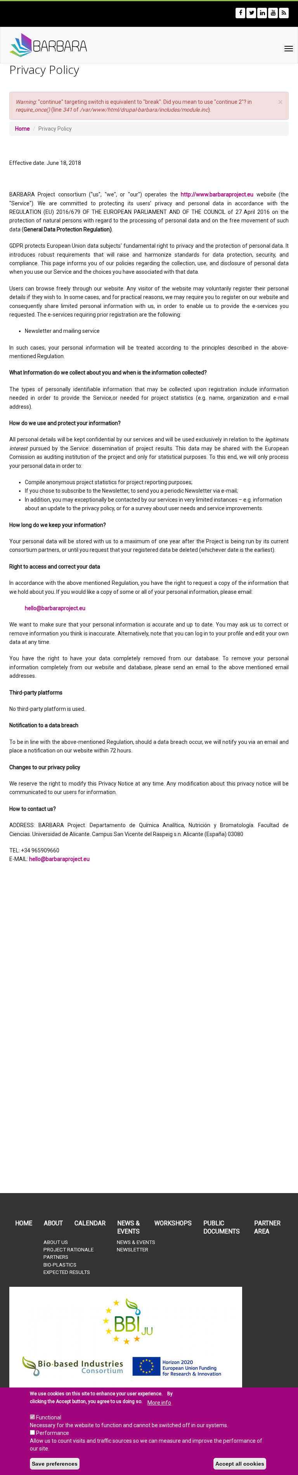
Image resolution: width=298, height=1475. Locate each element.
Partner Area (267, 1227)
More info (159, 1403)
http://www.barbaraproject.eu (217, 194)
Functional (48, 1417)
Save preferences (55, 1464)
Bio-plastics (59, 1265)
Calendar (90, 1223)
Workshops (173, 1223)
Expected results (66, 1272)
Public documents (221, 1227)
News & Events (128, 1227)
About (53, 1223)
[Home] (39, 45)
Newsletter (132, 1250)
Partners (55, 1257)
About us (55, 1242)
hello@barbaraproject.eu (55, 608)
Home (22, 129)
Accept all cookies (239, 1464)
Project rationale (68, 1250)
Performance (52, 1433)
